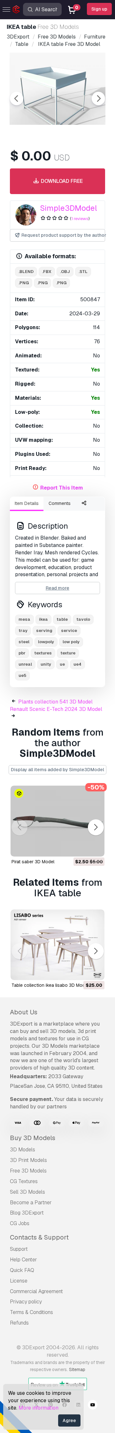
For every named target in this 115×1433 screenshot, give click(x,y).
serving (44, 630)
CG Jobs (19, 1223)
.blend (26, 271)
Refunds (19, 1322)
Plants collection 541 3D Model (55, 701)
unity (46, 664)
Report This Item (61, 487)
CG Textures (24, 1181)
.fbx (46, 271)
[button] (95, 827)
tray (23, 630)
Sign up (99, 9)
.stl (83, 271)
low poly (71, 641)
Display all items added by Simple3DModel (57, 769)
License (18, 1280)
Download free (61, 181)
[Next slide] (98, 98)
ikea (43, 619)
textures (43, 653)
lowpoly (46, 641)
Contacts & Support (39, 1237)
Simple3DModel (68, 208)
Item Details (27, 503)
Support (19, 1249)
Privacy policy (26, 1301)
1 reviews (79, 218)
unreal (25, 664)
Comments (60, 503)
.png (24, 283)
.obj (65, 271)
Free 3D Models (28, 1170)
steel (24, 641)
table (62, 619)
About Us (23, 1012)
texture (67, 653)
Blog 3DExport (27, 1212)
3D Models (22, 1149)
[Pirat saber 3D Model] (57, 821)
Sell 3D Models (27, 1192)
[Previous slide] (16, 98)
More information (38, 1407)
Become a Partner (31, 1202)
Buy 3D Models (32, 1138)
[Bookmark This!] (95, 847)
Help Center (23, 1259)
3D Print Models (28, 1160)
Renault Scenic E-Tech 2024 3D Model (56, 709)
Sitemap (77, 1369)
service (69, 630)
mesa (24, 619)
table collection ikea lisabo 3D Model (50, 985)
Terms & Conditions (31, 1312)
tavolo (83, 619)
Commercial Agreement (36, 1291)
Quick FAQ (22, 1270)
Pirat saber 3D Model (33, 862)
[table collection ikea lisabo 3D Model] (57, 944)
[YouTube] (92, 1405)
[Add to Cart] (82, 847)
